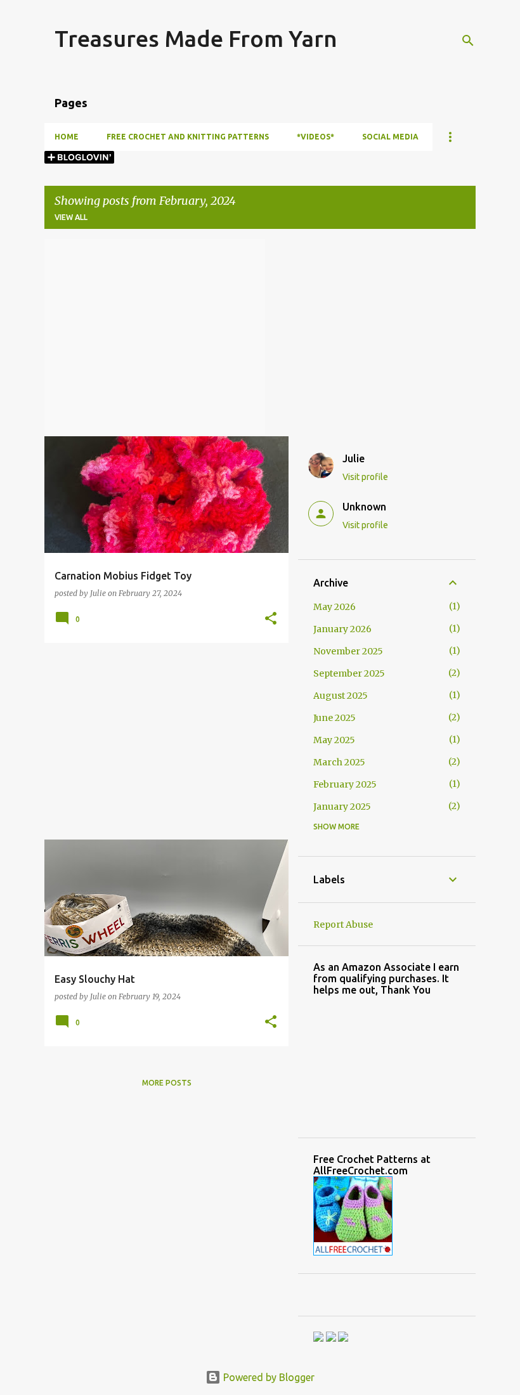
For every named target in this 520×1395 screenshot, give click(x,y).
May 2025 (334, 740)
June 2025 (334, 717)
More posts (167, 1083)
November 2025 (348, 651)
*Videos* (315, 137)
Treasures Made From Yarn (196, 38)
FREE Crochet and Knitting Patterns (188, 137)
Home (67, 137)
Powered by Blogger (268, 1377)
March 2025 (339, 762)
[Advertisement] (161, 741)
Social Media (390, 137)
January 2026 (342, 629)
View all (71, 217)
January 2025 (342, 806)
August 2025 (340, 695)
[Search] (468, 40)
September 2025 (349, 673)
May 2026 (334, 607)
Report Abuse (343, 924)
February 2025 (345, 784)
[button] (270, 619)
